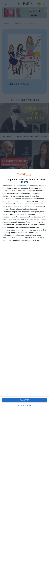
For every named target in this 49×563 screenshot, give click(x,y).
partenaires (21, 185)
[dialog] (24, 366)
